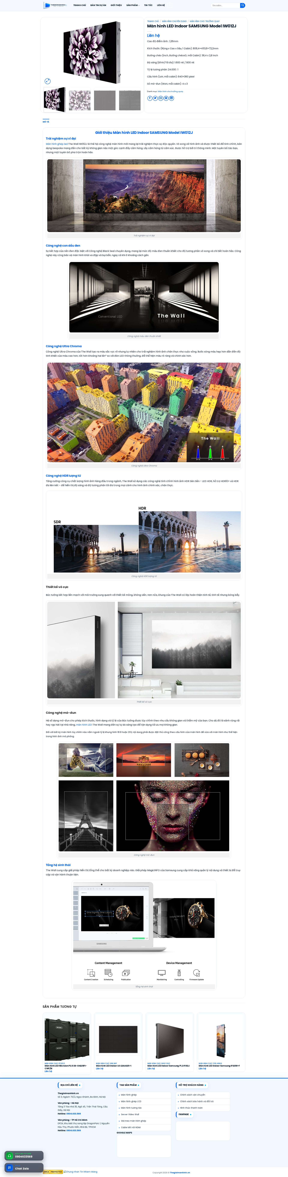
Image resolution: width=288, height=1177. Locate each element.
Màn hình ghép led (57, 144)
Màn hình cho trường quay (205, 21)
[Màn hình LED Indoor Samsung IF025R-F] (221, 1041)
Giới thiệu (116, 5)
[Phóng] (48, 81)
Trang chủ (79, 5)
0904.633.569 (73, 1114)
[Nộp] (242, 5)
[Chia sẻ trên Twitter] (155, 98)
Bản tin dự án (98, 5)
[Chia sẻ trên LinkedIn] (171, 98)
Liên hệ (161, 5)
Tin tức (148, 5)
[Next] (135, 52)
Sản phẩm (132, 5)
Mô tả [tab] (46, 122)
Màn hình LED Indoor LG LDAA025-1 (113, 1066)
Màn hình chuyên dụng (174, 21)
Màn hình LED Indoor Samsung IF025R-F (219, 1066)
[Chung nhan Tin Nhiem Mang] (80, 1172)
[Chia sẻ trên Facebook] (149, 98)
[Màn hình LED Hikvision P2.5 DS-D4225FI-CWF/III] (67, 1041)
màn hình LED (84, 725)
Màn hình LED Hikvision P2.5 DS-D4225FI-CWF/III (66, 1067)
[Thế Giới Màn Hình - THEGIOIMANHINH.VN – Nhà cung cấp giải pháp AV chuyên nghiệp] (55, 5)
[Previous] (49, 52)
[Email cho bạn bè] (160, 98)
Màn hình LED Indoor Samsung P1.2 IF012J (168, 1066)
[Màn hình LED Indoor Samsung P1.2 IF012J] (170, 1041)
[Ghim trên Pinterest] (166, 98)
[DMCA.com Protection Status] (53, 1172)
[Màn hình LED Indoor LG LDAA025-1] (118, 1041)
